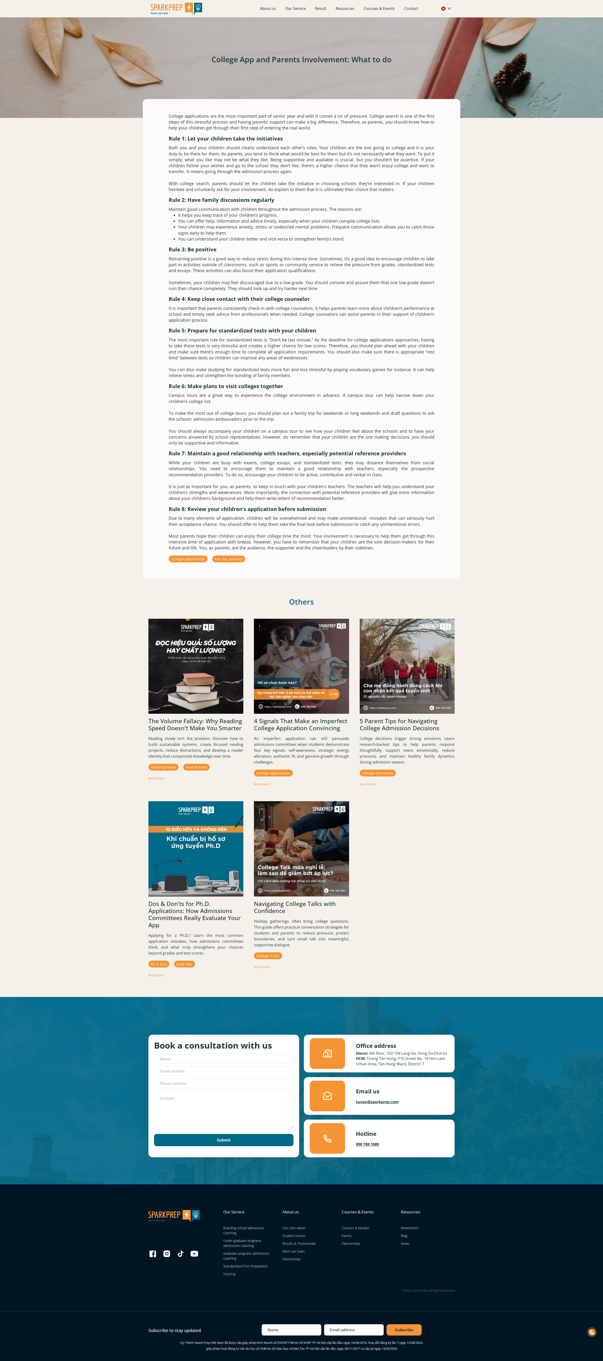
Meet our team (293, 1251)
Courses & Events (379, 8)
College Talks (268, 956)
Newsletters (410, 1228)
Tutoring (229, 1274)
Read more (156, 778)
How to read (196, 767)
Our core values (294, 1228)
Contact (411, 8)
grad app (184, 964)
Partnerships (291, 1259)
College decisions (377, 773)
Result (320, 8)
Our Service (295, 8)
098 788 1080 (367, 1144)
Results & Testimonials (299, 1243)
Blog (404, 1235)
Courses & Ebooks (355, 1228)
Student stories (293, 1235)
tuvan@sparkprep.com (377, 1101)
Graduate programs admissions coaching (246, 1256)
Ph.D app (159, 964)
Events (347, 1235)
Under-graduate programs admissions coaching (242, 1243)
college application (188, 559)
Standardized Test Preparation (245, 1266)
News (405, 1243)
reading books (163, 767)
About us (268, 8)
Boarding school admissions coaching (243, 1230)
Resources (345, 8)
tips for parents (229, 559)
